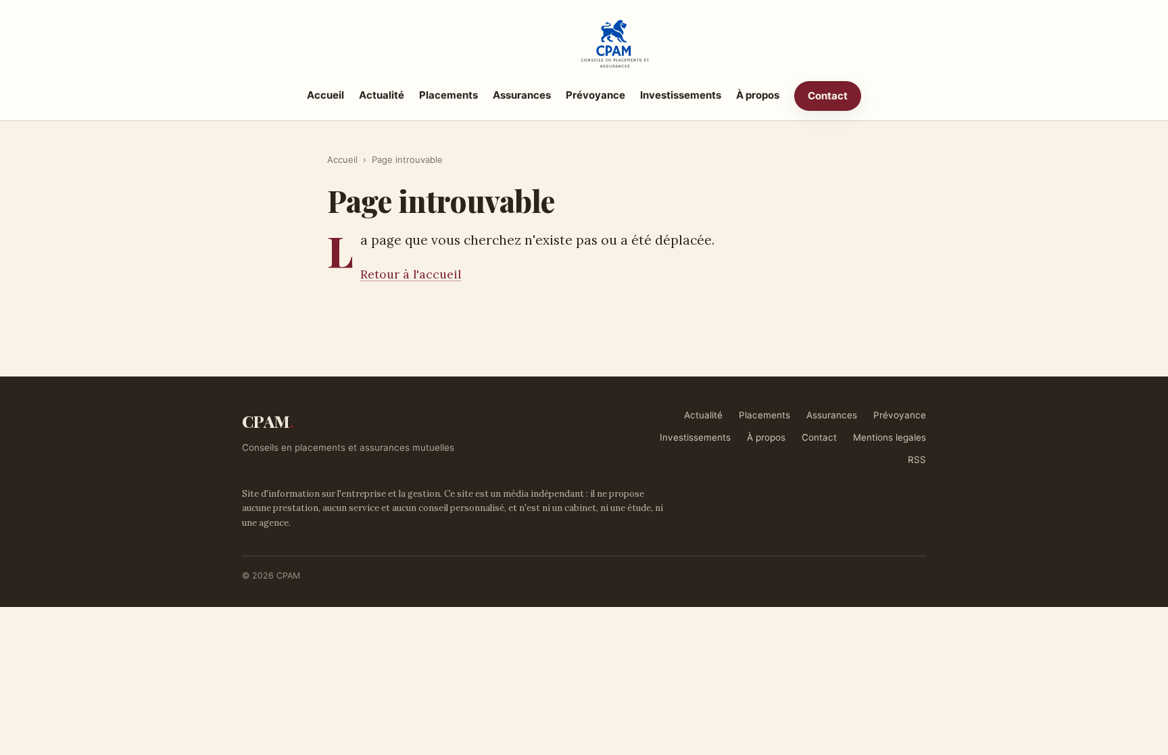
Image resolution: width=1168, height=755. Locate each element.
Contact (828, 95)
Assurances (522, 95)
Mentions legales (889, 437)
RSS (917, 459)
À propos (757, 95)
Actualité (381, 95)
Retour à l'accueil (410, 274)
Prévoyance (595, 95)
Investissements (680, 95)
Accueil (325, 95)
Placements (448, 95)
